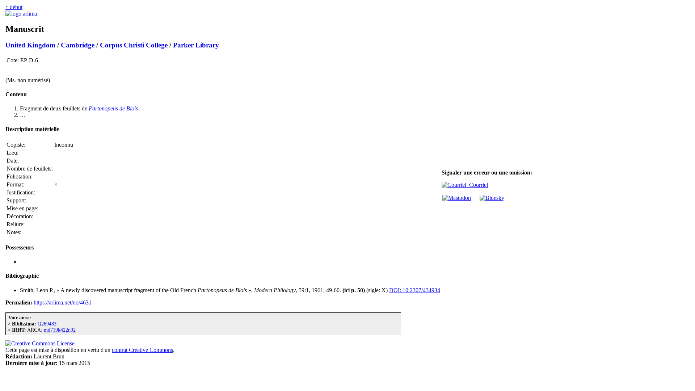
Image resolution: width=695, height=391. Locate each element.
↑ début (13, 7)
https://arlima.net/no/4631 (63, 302)
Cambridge (77, 45)
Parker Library (196, 45)
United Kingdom (30, 45)
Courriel (477, 185)
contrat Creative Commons (142, 350)
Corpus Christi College (134, 45)
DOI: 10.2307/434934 (414, 290)
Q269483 (47, 324)
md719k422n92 (60, 330)
